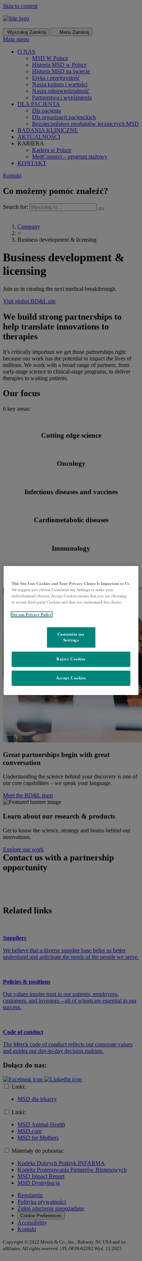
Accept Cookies (71, 678)
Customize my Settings (71, 637)
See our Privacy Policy (32, 614)
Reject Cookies (71, 659)
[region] (71, 630)
